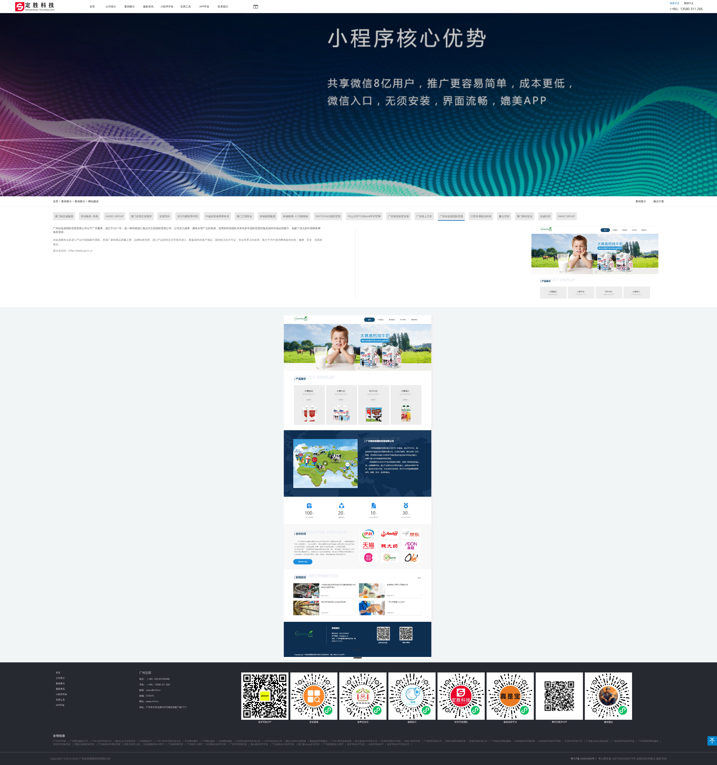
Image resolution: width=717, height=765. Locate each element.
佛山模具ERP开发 (259, 744)
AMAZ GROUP (566, 216)
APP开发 (204, 6)
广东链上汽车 (424, 216)
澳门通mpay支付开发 (308, 744)
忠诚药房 (545, 216)
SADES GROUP (114, 216)
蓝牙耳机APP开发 (356, 744)
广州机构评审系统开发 (109, 744)
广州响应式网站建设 (501, 741)
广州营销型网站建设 (648, 741)
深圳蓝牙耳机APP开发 (550, 741)
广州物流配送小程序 (333, 744)
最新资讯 (148, 6)
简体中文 (674, 3)
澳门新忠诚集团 (64, 216)
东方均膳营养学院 (187, 216)
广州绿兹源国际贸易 (451, 216)
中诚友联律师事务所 (217, 216)
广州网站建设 (208, 741)
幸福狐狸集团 (267, 216)
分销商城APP (145, 741)
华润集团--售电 (89, 216)
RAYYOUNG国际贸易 (328, 216)
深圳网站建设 (225, 741)
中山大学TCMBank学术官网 (364, 216)
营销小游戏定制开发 (84, 744)
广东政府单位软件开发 (623, 741)
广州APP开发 (59, 741)
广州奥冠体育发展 (398, 216)
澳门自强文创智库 (141, 216)
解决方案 (659, 201)
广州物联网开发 (175, 744)
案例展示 (129, 6)
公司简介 (111, 6)
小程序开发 (166, 6)
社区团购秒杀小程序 (154, 744)
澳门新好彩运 (525, 216)
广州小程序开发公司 (101, 741)
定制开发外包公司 (478, 741)
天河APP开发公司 (573, 741)
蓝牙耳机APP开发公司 (398, 744)
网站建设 (93, 201)
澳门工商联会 (244, 216)
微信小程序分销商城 (296, 741)
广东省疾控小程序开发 (283, 744)
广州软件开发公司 (433, 741)
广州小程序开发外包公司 (168, 741)
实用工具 (185, 6)
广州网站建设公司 (79, 741)
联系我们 (223, 6)
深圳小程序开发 (412, 741)
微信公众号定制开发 (125, 741)
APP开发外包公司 (273, 741)
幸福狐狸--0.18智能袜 (295, 216)
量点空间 (504, 216)
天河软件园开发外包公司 (248, 741)
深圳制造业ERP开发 (216, 744)
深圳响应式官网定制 (525, 741)
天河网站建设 (191, 741)
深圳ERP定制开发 (61, 744)
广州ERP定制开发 (238, 744)
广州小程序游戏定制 (341, 741)
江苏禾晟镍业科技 (481, 216)
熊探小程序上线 (132, 744)
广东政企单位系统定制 (597, 741)
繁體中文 (689, 3)
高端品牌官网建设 (319, 741)
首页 (92, 6)
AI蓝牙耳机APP (376, 744)
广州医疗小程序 (195, 744)
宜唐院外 (164, 216)
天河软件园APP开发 (391, 741)
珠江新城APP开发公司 (366, 741)
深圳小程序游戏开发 (456, 741)
